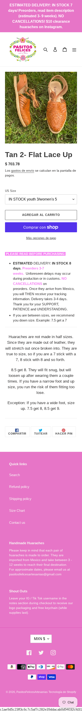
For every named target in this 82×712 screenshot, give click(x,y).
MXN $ (39, 639)
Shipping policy (20, 499)
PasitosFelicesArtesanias (32, 692)
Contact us (17, 522)
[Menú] (74, 49)
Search (14, 475)
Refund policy (19, 487)
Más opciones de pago (41, 238)
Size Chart (17, 510)
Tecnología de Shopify (62, 692)
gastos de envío (22, 170)
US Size (10, 191)
